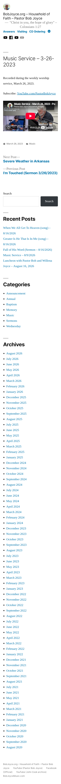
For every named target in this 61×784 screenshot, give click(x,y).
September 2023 (16, 545)
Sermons (11, 321)
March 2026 (13, 381)
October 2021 (14, 671)
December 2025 (16, 397)
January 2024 (14, 523)
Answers (9, 31)
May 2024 (12, 501)
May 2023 (12, 567)
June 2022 (12, 627)
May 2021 (12, 698)
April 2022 (13, 638)
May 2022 (12, 632)
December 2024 (16, 463)
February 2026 (15, 386)
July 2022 (12, 621)
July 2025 (12, 425)
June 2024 (12, 496)
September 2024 (16, 479)
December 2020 (16, 725)
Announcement (15, 293)
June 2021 (12, 692)
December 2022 (16, 594)
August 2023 (14, 550)
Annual (10, 299)
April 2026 (13, 375)
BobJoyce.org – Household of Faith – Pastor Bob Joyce (26, 16)
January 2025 (14, 457)
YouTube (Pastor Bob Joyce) (28, 768)
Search (7, 193)
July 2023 (12, 556)
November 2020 (16, 731)
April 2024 (13, 507)
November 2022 (16, 600)
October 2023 (14, 539)
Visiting (22, 31)
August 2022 (14, 616)
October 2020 (14, 736)
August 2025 (14, 419)
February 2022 (15, 649)
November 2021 (16, 665)
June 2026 (12, 364)
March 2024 (13, 512)
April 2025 (13, 441)
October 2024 (14, 474)
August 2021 (14, 682)
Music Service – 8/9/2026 (19, 255)
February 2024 (15, 517)
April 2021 (13, 703)
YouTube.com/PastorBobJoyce (36, 93)
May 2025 (12, 435)
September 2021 (16, 676)
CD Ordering (37, 31)
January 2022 (14, 654)
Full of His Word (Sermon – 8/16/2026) (27, 250)
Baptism (11, 304)
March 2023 (13, 578)
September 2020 (16, 742)
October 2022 (14, 605)
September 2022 (16, 610)
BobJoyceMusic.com (14, 776)
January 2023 (14, 589)
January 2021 (14, 720)
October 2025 (14, 408)
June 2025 (12, 430)
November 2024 (16, 468)
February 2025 (15, 452)
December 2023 (16, 528)
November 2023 (16, 534)
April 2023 (13, 572)
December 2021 (16, 660)
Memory (11, 310)
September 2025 (16, 414)
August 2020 (14, 747)
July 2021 (12, 687)
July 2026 (12, 359)
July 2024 (12, 490)
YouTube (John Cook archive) (31, 772)
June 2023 (12, 561)
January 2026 (14, 392)
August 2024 (14, 485)
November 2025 (16, 403)
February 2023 (15, 583)
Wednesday (13, 326)
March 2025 (13, 446)
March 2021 (13, 709)
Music (32, 143)
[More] (49, 31)
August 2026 (14, 353)
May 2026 (12, 370)
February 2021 (15, 714)
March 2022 (13, 643)
